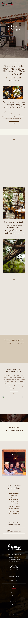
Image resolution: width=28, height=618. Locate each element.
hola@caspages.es (14, 576)
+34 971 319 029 (14, 580)
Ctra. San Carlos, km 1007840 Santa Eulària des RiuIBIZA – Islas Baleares (14, 559)
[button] (14, 139)
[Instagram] (16, 567)
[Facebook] (11, 567)
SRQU (17, 615)
